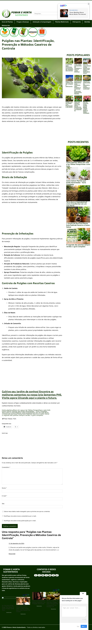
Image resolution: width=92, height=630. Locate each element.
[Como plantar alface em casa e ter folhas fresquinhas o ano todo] (78, 154)
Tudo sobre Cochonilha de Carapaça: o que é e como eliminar (78, 68)
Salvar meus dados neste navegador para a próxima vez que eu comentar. (27, 511)
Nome (4, 488)
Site (3, 504)
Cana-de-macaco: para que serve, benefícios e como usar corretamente (78, 106)
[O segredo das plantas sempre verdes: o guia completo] (78, 236)
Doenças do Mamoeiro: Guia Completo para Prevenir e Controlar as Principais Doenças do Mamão (78, 87)
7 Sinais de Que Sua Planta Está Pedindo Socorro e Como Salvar (25, 414)
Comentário (6, 467)
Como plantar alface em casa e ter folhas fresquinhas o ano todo (26, 410)
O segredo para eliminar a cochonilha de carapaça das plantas (69, 67)
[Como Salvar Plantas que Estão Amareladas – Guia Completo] (78, 173)
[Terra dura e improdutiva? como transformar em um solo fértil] (78, 193)
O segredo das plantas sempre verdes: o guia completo (22, 415)
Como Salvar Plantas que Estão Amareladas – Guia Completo (24, 411)
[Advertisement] (46, 3)
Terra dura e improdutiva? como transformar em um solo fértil (25, 412)
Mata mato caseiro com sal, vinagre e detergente (69, 83)
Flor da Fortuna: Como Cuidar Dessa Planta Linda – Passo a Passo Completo (86, 107)
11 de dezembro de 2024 (16, 543)
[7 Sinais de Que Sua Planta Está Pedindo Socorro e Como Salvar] (78, 215)
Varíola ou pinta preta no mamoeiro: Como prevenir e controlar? (86, 85)
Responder (12, 554)
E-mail (4, 496)
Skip (78, 626)
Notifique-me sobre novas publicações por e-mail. (20, 521)
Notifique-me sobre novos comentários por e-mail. (20, 516)
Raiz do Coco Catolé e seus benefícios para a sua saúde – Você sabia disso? (87, 68)
